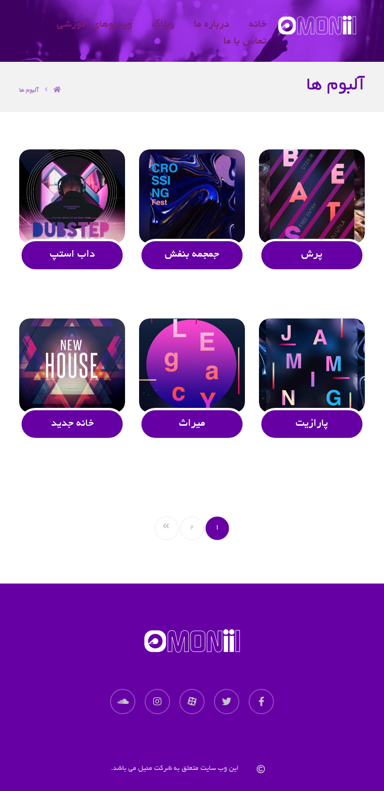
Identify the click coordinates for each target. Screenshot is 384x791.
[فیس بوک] (261, 701)
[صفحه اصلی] (57, 89)
